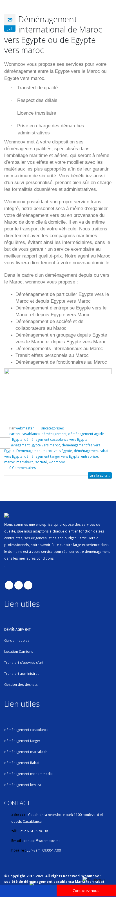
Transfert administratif (22, 673)
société (41, 462)
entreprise (89, 456)
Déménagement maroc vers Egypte (44, 450)
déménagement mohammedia (28, 773)
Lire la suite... (100, 475)
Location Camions (18, 651)
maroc (9, 462)
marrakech (25, 462)
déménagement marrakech (25, 751)
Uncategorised (52, 428)
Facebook (9, 585)
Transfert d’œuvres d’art (23, 662)
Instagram (28, 585)
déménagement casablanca (26, 729)
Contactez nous (86, 890)
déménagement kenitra (22, 784)
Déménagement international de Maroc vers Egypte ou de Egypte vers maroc (53, 34)
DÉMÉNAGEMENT (17, 629)
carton (14, 433)
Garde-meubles (17, 640)
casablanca (30, 433)
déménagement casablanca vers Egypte (56, 439)
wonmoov (57, 462)
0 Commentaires (22, 467)
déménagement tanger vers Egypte (51, 456)
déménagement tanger (22, 740)
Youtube (18, 585)
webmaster (24, 428)
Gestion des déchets (21, 684)
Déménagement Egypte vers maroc (32, 445)
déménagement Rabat (21, 762)
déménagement (53, 433)
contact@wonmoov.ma (42, 840)
